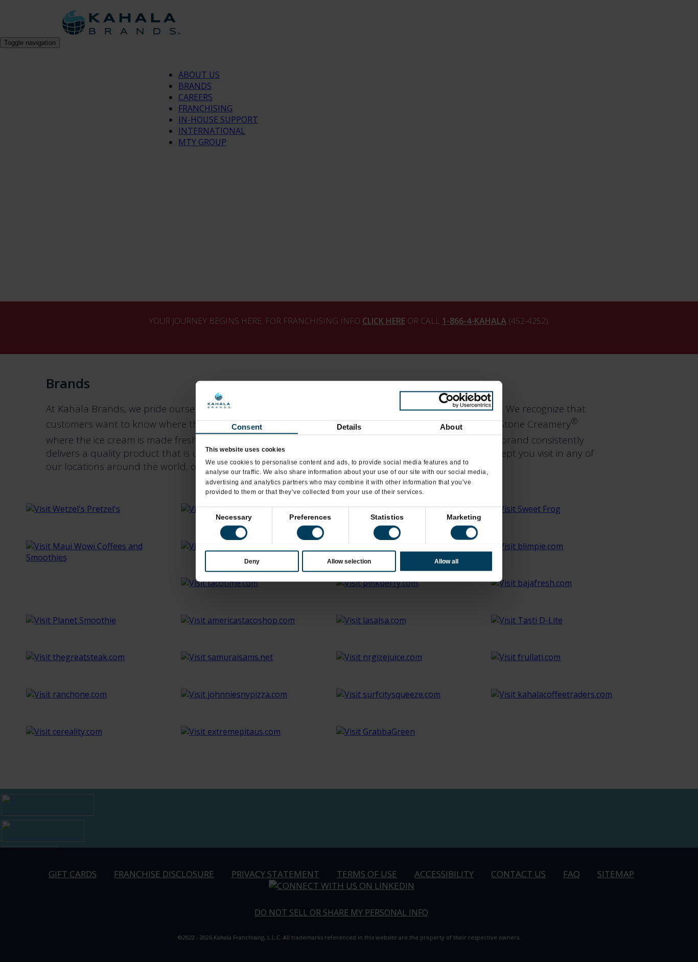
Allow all (446, 561)
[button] (310, 532)
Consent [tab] (246, 426)
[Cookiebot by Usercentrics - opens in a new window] (446, 400)
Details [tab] (349, 426)
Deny (252, 561)
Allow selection (349, 561)
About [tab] (451, 426)
